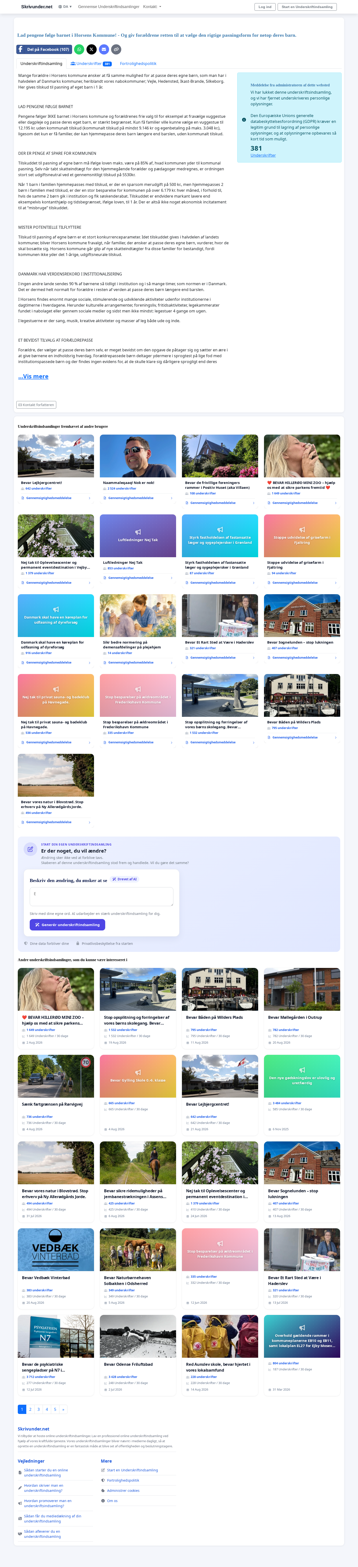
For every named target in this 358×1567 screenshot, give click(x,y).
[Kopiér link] (116, 49)
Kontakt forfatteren (38, 404)
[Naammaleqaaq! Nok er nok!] (138, 469)
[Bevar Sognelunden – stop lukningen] (302, 628)
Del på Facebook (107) (48, 49)
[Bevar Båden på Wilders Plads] (302, 708)
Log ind (265, 7)
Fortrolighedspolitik (138, 63)
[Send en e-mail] (104, 49)
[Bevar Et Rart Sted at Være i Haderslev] (220, 628)
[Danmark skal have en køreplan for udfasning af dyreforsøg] (56, 631)
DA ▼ (67, 7)
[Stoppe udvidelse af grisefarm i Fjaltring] (302, 551)
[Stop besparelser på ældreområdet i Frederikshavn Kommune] (138, 711)
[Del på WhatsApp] (79, 49)
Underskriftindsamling (41, 63)
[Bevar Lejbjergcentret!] (56, 469)
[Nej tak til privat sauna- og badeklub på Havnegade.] (56, 711)
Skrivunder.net (36, 6)
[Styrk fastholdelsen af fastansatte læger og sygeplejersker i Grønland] (220, 551)
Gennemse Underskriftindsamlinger (108, 7)
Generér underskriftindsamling (71, 924)
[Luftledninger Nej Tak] (138, 548)
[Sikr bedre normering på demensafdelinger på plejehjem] (138, 631)
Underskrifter (92, 63)
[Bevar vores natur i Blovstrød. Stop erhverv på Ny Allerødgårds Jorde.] (56, 791)
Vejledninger (31, 1461)
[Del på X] (91, 49)
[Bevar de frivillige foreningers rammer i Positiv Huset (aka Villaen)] (220, 472)
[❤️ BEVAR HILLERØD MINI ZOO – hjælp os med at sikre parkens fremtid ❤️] (302, 472)
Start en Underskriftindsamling (307, 7)
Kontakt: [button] (150, 7)
